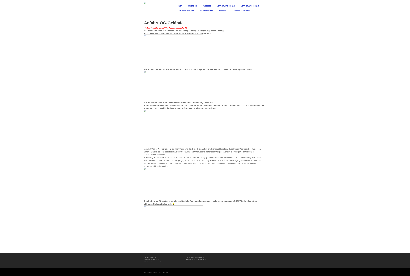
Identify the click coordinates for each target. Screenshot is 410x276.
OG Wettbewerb (206, 11)
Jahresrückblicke (186, 11)
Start (180, 6)
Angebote (207, 6)
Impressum (223, 11)
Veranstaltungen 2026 (226, 6)
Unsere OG (192, 6)
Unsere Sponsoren (242, 11)
